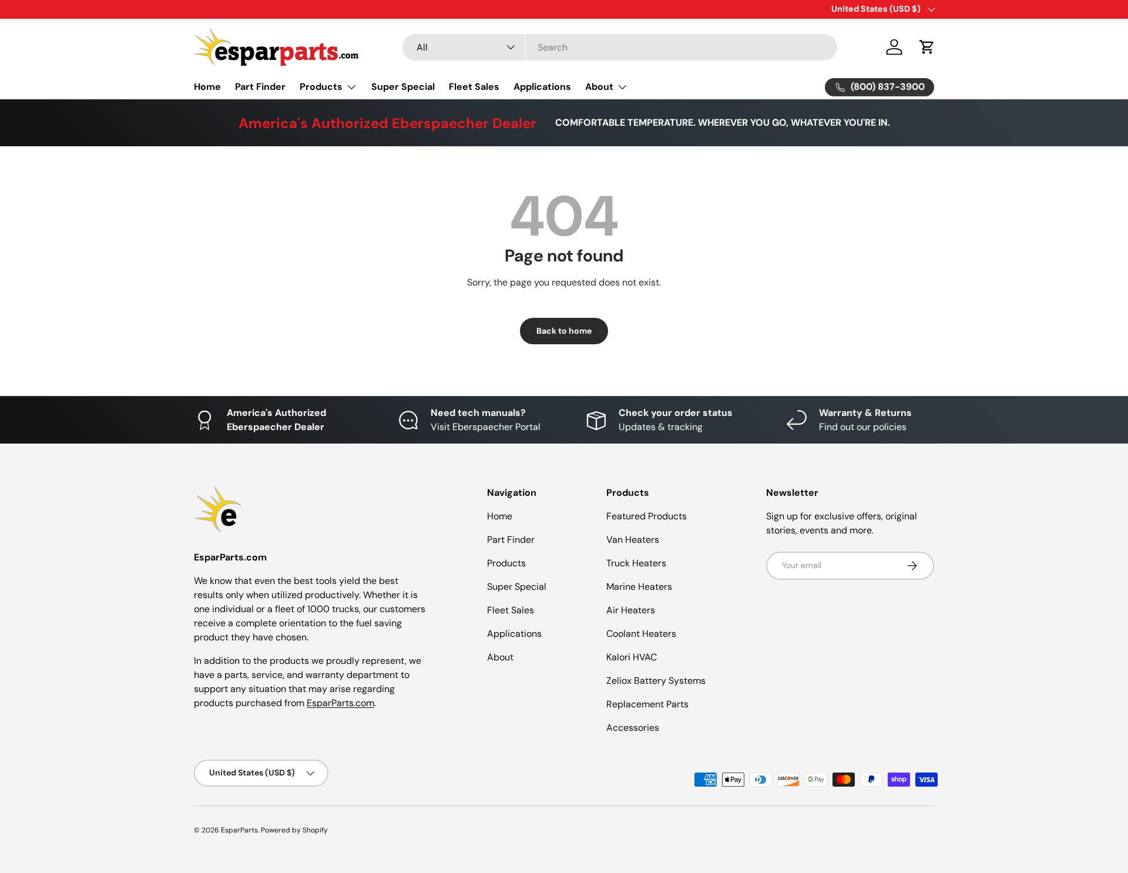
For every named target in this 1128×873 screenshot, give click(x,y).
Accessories (632, 727)
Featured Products (646, 516)
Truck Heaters (636, 563)
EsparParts (239, 830)
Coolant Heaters (641, 633)
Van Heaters (632, 539)
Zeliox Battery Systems (656, 680)
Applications (542, 86)
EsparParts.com (340, 703)
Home (207, 86)
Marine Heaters (639, 586)
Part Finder (260, 86)
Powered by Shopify (294, 830)
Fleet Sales (474, 86)
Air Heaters (630, 610)
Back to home (564, 330)
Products (321, 86)
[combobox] (619, 47)
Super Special (403, 86)
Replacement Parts (647, 704)
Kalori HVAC (631, 657)
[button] (927, 47)
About (599, 86)
